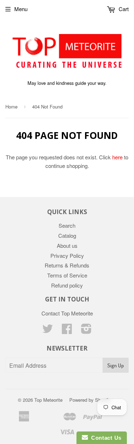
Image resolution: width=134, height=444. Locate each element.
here (117, 157)
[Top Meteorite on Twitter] (47, 330)
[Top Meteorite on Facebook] (66, 330)
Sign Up (115, 365)
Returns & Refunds (67, 265)
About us (67, 245)
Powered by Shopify (90, 399)
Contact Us (104, 438)
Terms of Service (67, 275)
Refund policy (67, 285)
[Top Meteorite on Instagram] (86, 330)
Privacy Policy (67, 255)
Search (67, 225)
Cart (123, 9)
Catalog (67, 235)
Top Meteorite (48, 399)
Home (11, 106)
